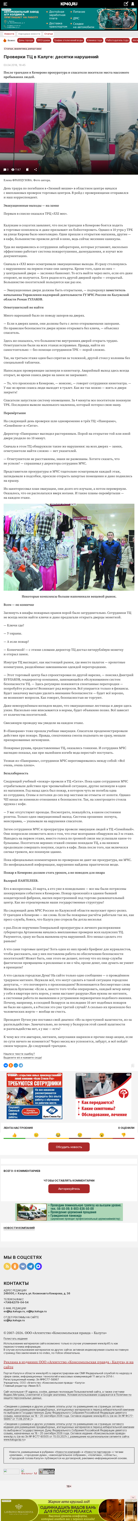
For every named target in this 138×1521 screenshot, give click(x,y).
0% (14, 1135)
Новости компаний (19, 1228)
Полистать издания (15, 1338)
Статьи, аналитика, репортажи (22, 48)
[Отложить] (27, 169)
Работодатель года (117, 40)
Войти (132, 4)
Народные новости (29, 33)
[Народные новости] (126, 3)
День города (26, 40)
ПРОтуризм (43, 40)
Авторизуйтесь (69, 1189)
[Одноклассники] (11, 1065)
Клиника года (94, 40)
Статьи (48, 33)
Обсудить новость (69, 1147)
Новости (9, 33)
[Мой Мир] (16, 1065)
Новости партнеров (97, 1451)
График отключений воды (68, 40)
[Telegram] (21, 1065)
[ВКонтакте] (6, 1065)
